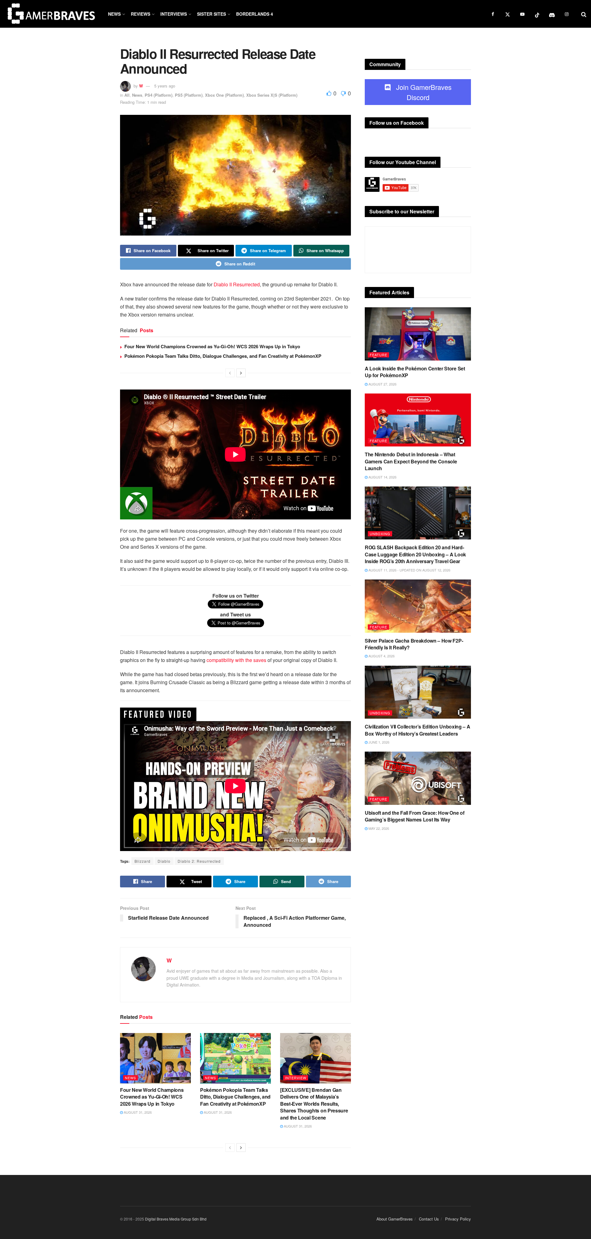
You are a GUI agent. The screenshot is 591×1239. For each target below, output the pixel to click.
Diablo (164, 861)
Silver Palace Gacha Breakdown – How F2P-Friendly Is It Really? (414, 644)
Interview (295, 1077)
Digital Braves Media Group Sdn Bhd (176, 1218)
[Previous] (230, 373)
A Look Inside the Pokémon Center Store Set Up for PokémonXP (415, 372)
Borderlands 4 (254, 14)
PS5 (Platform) (189, 95)
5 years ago (164, 86)
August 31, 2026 (137, 1112)
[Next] (241, 373)
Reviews (140, 14)
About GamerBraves (394, 1219)
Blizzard (143, 861)
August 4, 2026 (381, 655)
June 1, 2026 (378, 742)
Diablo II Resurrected (237, 284)
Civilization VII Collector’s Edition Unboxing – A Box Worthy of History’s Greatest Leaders (417, 730)
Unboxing (380, 533)
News (114, 14)
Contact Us (429, 1219)
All (127, 95)
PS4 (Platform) (158, 95)
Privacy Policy (458, 1219)
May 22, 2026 (378, 828)
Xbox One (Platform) (224, 95)
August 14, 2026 (382, 476)
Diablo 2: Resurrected (199, 861)
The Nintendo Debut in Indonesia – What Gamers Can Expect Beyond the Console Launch (411, 461)
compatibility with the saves (236, 660)
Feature (378, 354)
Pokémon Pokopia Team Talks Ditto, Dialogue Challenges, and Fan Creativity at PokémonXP (222, 356)
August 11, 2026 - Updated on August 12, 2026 (409, 569)
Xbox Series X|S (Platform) (271, 95)
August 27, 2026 (382, 383)
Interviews (173, 14)
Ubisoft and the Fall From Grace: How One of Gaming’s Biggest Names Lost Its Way (414, 816)
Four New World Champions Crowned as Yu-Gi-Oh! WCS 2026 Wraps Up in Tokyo (212, 346)
